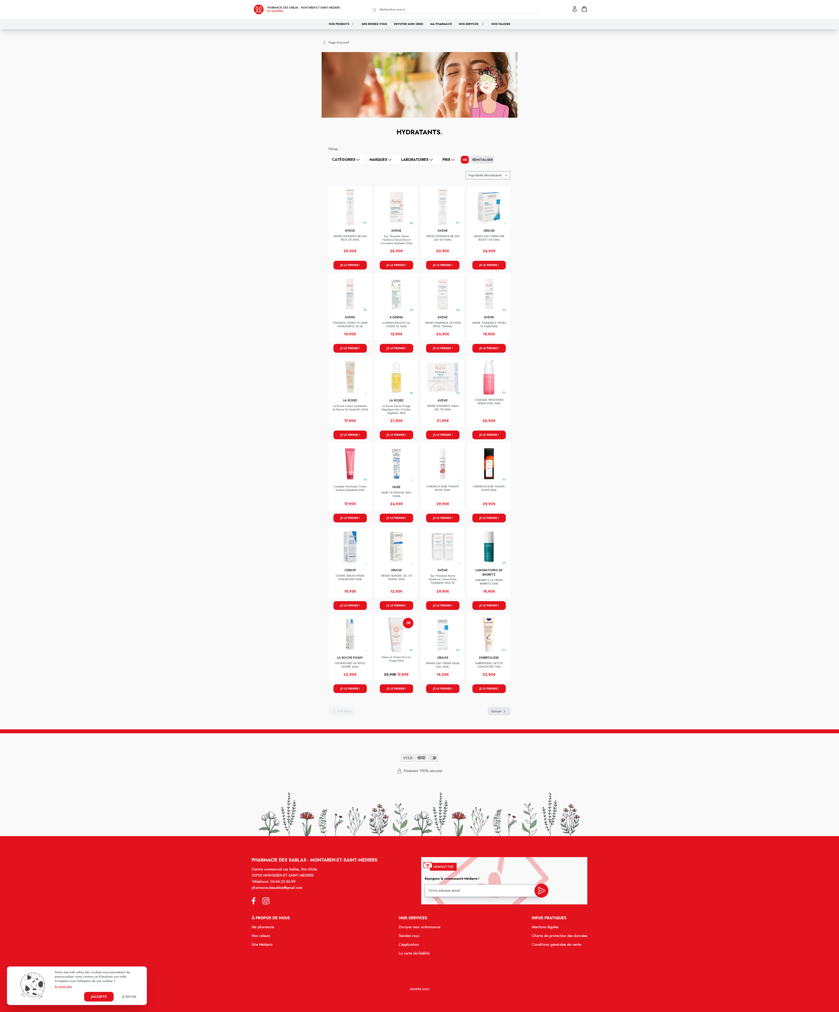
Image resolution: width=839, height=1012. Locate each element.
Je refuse (129, 996)
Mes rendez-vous (374, 24)
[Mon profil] (575, 9)
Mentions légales (545, 927)
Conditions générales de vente (556, 944)
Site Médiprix (262, 944)
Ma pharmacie (441, 24)
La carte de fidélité (414, 953)
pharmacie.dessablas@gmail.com (277, 887)
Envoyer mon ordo (408, 24)
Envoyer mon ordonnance (419, 927)
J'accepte (99, 996)
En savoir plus (63, 986)
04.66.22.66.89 (283, 881)
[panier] (584, 9)
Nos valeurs (500, 24)
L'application (409, 944)
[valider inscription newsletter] (541, 891)
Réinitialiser (482, 160)
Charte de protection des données (559, 935)
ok (465, 160)
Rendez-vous (409, 935)
